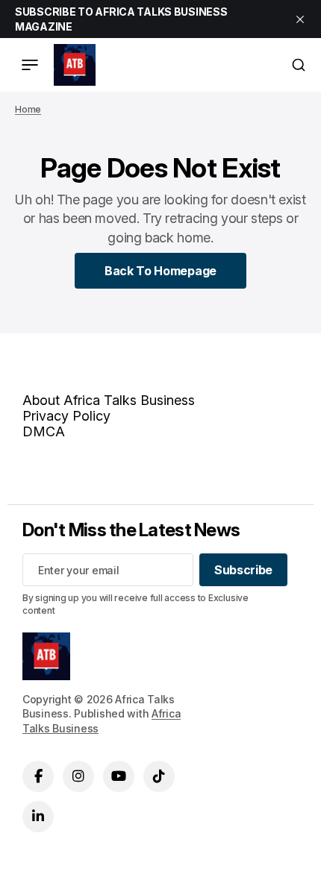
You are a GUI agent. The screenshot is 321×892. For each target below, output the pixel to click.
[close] (300, 19)
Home (28, 109)
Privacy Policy (66, 416)
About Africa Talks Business (108, 400)
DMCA (43, 431)
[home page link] (75, 65)
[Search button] (298, 64)
